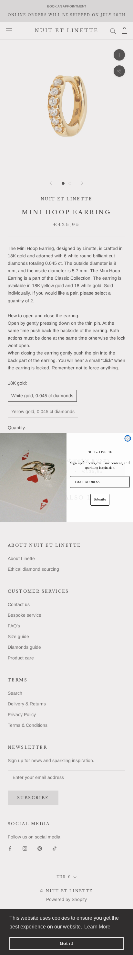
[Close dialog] (127, 438)
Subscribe (100, 499)
